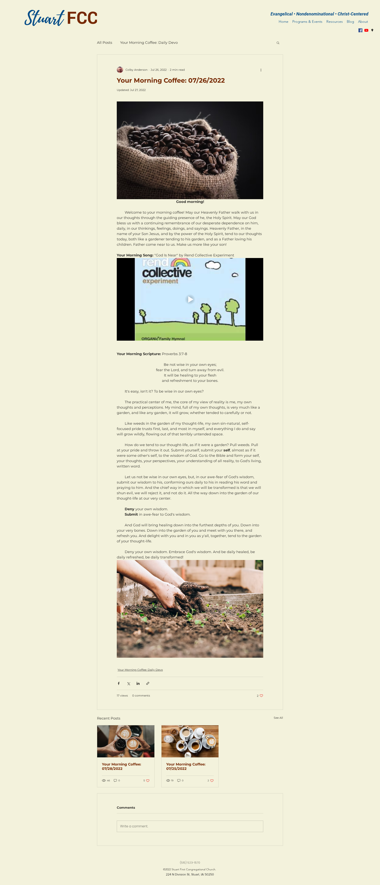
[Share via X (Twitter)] (128, 683)
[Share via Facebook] (119, 683)
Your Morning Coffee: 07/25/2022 (185, 766)
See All (278, 718)
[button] (278, 42)
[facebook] (360, 30)
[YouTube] (366, 30)
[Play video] (190, 299)
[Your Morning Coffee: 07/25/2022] (190, 741)
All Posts (104, 42)
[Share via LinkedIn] (138, 683)
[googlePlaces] (372, 30)
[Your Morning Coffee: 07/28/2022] (125, 741)
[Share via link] (148, 683)
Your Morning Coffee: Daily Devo (149, 42)
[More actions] (260, 69)
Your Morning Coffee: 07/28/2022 (121, 766)
